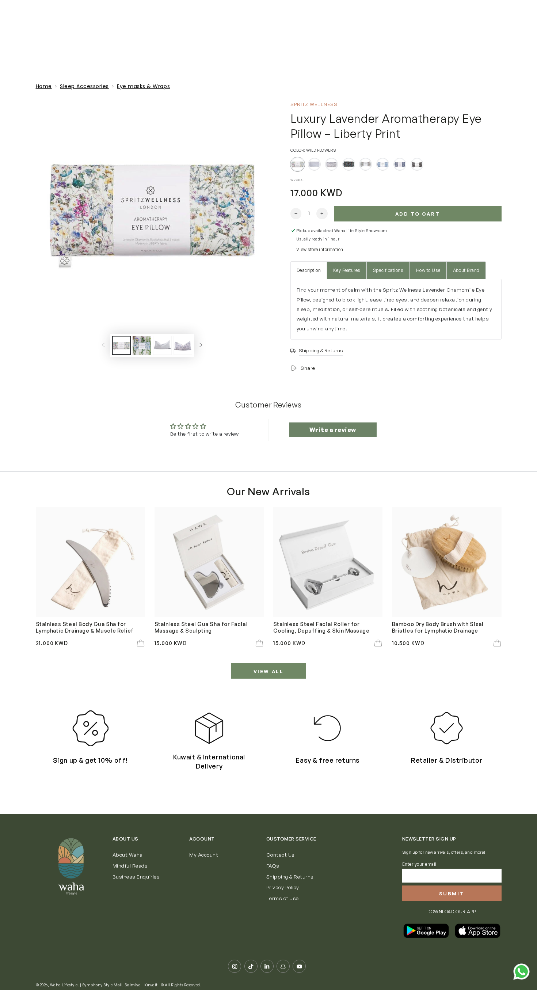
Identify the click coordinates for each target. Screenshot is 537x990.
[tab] (308, 270)
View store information (319, 249)
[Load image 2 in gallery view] (142, 345)
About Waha (128, 854)
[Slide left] (103, 345)
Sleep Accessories (84, 86)
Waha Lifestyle (64, 985)
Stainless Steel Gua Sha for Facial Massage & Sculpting (201, 627)
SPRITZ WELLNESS (314, 104)
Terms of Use (282, 898)
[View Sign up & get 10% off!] (90, 728)
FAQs (272, 865)
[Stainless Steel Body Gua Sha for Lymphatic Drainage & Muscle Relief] (90, 562)
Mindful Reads (130, 865)
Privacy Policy (282, 887)
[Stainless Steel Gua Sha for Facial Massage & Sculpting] (209, 562)
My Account (203, 854)
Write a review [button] (332, 429)
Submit (452, 893)
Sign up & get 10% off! (90, 760)
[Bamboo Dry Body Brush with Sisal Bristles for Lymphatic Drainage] (447, 562)
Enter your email (419, 864)
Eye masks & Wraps (143, 86)
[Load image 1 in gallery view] (121, 345)
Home (44, 86)
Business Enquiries (136, 876)
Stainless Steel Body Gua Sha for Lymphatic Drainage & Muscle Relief (85, 627)
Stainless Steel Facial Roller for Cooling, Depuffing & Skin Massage (321, 627)
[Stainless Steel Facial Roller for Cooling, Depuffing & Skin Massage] (328, 562)
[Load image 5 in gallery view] (183, 345)
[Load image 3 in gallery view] (162, 345)
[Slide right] (200, 345)
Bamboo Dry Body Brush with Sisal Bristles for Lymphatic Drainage (437, 627)
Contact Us (280, 854)
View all (269, 671)
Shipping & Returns (290, 876)
